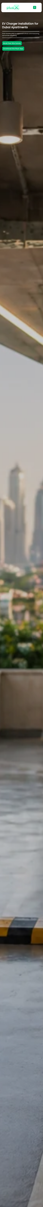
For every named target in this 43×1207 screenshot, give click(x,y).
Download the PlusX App (13, 48)
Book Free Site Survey (12, 43)
